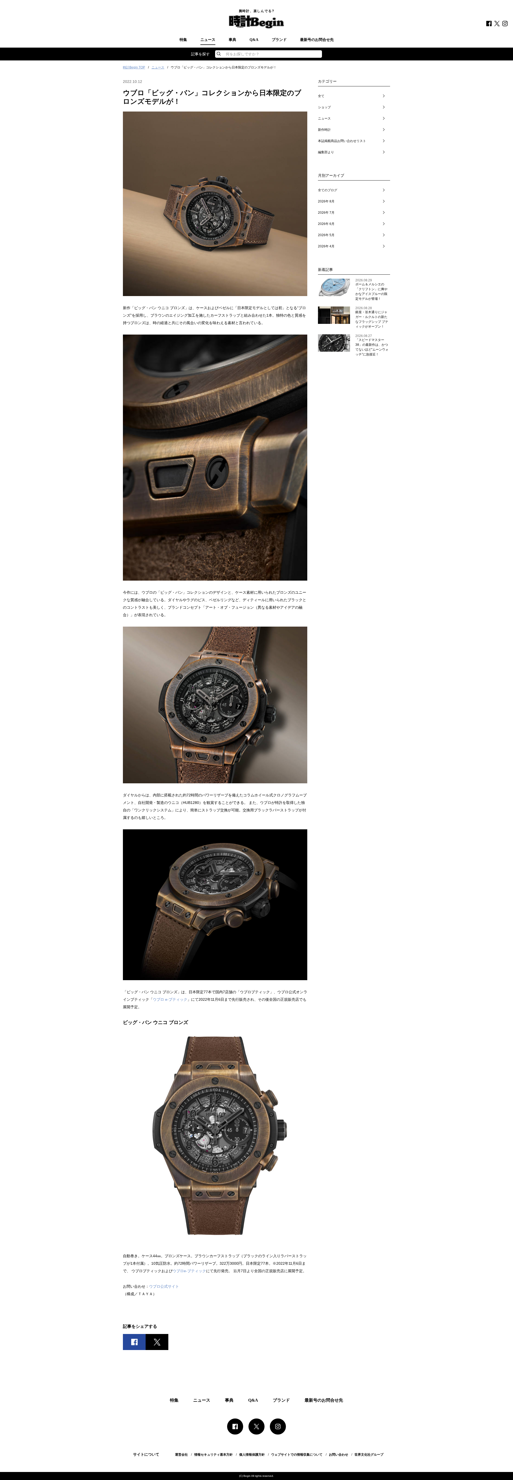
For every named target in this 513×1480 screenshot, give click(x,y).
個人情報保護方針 (252, 1454)
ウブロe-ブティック (189, 1271)
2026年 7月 (326, 212)
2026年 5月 (326, 235)
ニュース (207, 40)
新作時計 (324, 130)
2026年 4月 (326, 246)
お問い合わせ (338, 1454)
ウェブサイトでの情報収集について (296, 1454)
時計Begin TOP (134, 67)
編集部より (326, 152)
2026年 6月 (326, 224)
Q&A (254, 40)
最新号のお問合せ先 (317, 40)
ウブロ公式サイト (164, 1286)
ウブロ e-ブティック (170, 999)
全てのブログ (327, 190)
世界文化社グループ (369, 1454)
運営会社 (181, 1454)
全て (321, 96)
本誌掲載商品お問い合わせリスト (342, 141)
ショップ (324, 107)
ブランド (279, 40)
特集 (183, 40)
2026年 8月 (326, 201)
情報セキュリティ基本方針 (213, 1454)
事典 (232, 40)
